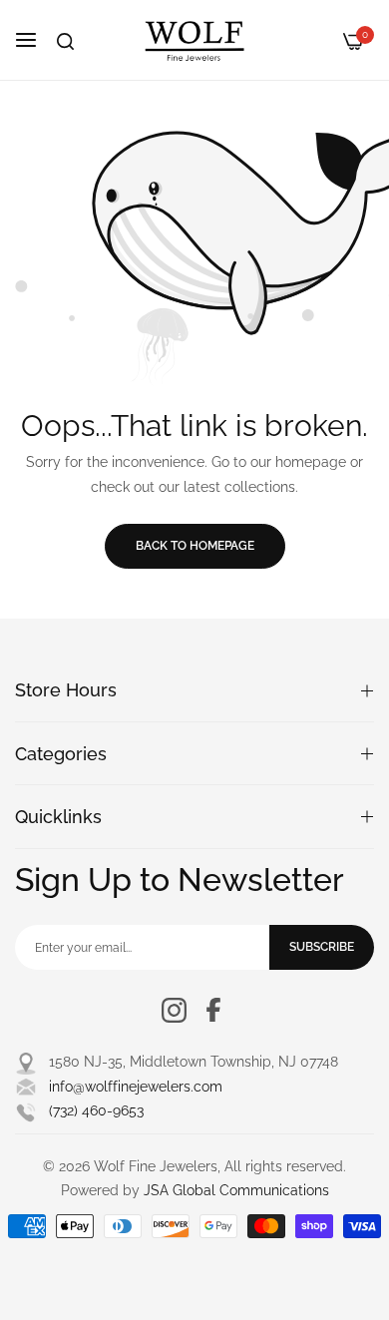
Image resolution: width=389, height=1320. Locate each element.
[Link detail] (174, 1010)
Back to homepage (195, 546)
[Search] (65, 41)
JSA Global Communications (236, 1190)
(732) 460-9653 (96, 1110)
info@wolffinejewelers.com (135, 1087)
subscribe (321, 947)
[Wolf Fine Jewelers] (194, 40)
